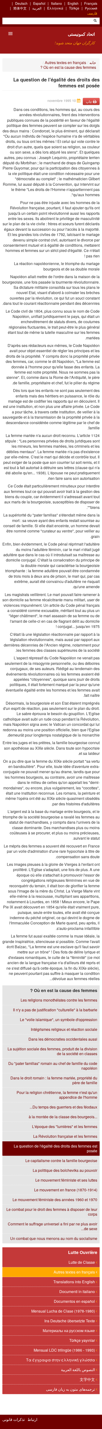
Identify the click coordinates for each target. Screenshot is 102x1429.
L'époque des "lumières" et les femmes (64, 1126)
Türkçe (74, 8)
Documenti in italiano (77, 1291)
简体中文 (20, 8)
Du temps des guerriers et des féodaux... (63, 1107)
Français (90, 3)
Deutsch (21, 3)
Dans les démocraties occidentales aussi (62, 1039)
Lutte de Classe (82, 1262)
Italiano (56, 3)
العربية (37, 8)
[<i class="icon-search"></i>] (95, 21)
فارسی (92, 12)
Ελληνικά (55, 8)
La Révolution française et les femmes (65, 1136)
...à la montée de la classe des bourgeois (63, 1116)
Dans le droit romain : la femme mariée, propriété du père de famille (53, 1080)
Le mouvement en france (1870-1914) (65, 1190)
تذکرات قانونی (13, 1419)
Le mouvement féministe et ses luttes (66, 1180)
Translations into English (74, 1281)
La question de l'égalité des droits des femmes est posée (55, 1148)
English (73, 3)
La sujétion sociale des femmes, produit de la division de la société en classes (52, 1051)
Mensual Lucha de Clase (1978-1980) (63, 1311)
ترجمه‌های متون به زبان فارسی (71, 1389)
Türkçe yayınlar (82, 1340)
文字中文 (88, 1379)
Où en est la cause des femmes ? (68, 67)
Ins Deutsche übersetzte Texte (70, 1321)
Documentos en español (75, 1301)
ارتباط (32, 1419)
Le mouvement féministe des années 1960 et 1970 (55, 1199)
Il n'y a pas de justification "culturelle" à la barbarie (55, 1010)
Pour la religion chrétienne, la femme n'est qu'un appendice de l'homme (57, 1095)
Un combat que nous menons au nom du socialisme (53, 1238)
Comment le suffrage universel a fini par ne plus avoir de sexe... (52, 1226)
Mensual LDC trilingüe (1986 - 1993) (65, 1350)
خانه (92, 62)
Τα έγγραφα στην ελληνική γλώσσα (61, 1360)
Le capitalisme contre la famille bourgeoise (61, 1160)
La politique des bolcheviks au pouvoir (65, 1170)
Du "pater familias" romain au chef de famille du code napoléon (52, 1066)
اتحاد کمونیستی (81, 34)
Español (39, 3)
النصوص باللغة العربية (78, 1369)
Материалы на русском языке (69, 1330)
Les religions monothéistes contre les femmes (59, 1000)
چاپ (89, 101)
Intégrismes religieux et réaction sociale (64, 1029)
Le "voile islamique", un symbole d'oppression (58, 1019)
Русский (91, 8)
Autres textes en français (65, 62)
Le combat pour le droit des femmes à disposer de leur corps (51, 1212)
